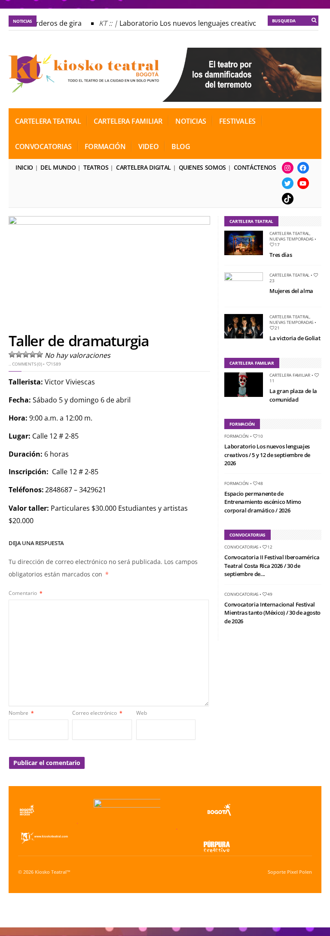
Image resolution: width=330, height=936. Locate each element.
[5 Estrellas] (39, 354)
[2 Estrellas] (18, 354)
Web (141, 712)
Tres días (280, 255)
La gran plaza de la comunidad (293, 395)
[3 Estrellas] (25, 354)
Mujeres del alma (291, 291)
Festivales (237, 121)
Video (148, 146)
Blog (180, 146)
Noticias (190, 121)
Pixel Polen (299, 872)
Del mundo (58, 167)
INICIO (24, 167)
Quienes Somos (202, 167)
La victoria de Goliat (294, 338)
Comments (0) (27, 364)
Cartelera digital (143, 167)
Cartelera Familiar (128, 121)
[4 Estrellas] (32, 354)
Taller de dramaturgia (79, 341)
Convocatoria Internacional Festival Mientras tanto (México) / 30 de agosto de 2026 (272, 613)
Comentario (26, 593)
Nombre (21, 712)
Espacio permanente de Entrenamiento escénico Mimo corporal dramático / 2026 (262, 502)
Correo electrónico (97, 712)
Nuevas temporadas (291, 239)
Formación (105, 146)
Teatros (95, 167)
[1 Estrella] (12, 354)
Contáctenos (255, 167)
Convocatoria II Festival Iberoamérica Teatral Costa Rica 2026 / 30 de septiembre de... (271, 565)
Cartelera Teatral (48, 121)
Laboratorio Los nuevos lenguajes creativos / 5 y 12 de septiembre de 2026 (267, 454)
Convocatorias (43, 146)
